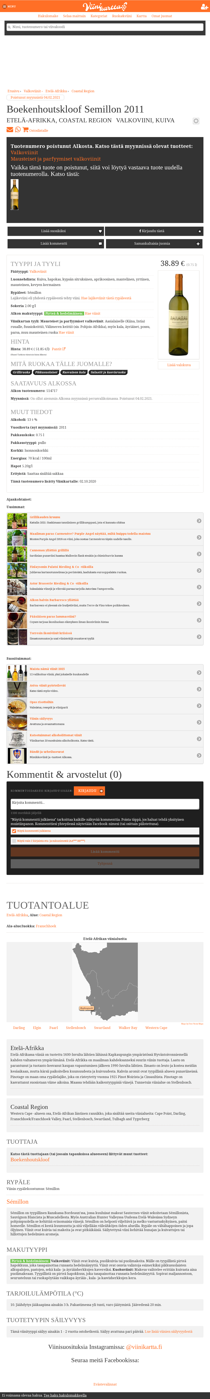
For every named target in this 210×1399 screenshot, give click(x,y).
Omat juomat (162, 16)
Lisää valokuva (179, 365)
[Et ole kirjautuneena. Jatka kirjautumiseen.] (205, 6)
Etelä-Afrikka (56, 91)
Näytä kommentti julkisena (34, 830)
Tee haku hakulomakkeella (65, 1395)
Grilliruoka (21, 372)
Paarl (53, 1028)
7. (112, 1005)
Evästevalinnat (105, 1384)
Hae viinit (92, 313)
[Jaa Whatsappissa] (18, 129)
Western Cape (156, 1028)
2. (100, 1013)
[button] (9, 6)
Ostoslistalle (38, 131)
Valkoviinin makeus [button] (196, 121)
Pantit (57, 349)
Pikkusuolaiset (46, 372)
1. (91, 1003)
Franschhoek (46, 926)
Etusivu (13, 91)
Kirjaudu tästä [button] (152, 231)
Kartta (142, 16)
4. (95, 1011)
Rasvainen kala (74, 372)
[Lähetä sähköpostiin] (10, 129)
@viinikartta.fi (144, 1346)
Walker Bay (128, 1028)
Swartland (102, 1028)
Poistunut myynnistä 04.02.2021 (35, 97)
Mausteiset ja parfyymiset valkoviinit (56, 159)
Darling (19, 1028)
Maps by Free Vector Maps (192, 1024)
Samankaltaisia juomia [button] (152, 243)
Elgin (37, 1028)
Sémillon (18, 1201)
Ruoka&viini (122, 16)
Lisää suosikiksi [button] (53, 231)
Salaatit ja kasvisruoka (108, 372)
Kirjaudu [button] (87, 791)
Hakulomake (48, 16)
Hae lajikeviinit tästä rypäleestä (106, 298)
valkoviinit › (33, 91)
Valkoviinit (24, 152)
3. (98, 1007)
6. (101, 1018)
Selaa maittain (74, 16)
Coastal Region (83, 91)
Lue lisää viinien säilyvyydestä (168, 1332)
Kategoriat (99, 16)
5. (94, 997)
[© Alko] (178, 314)
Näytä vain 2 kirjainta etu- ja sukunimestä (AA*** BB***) (51, 840)
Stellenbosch (76, 1028)
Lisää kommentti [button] (53, 243)
